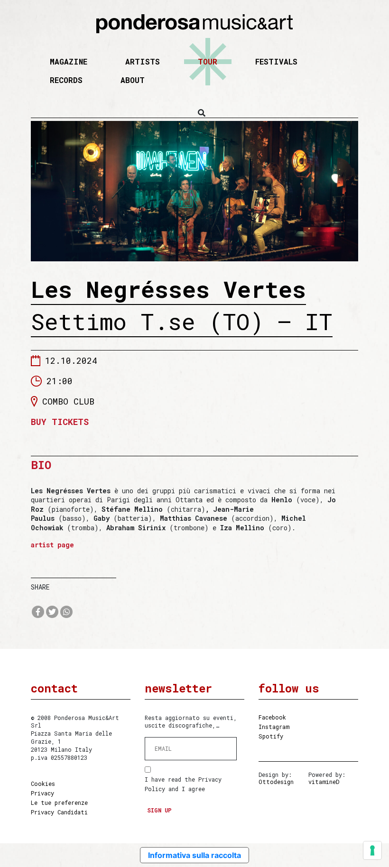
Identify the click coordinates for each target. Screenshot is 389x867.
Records (66, 80)
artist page (52, 544)
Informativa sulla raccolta (194, 855)
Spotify (271, 736)
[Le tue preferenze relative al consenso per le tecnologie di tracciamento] (372, 850)
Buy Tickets (60, 421)
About (132, 80)
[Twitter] (52, 612)
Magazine (68, 61)
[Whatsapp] (66, 612)
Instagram (274, 726)
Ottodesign (276, 781)
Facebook (272, 717)
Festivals (276, 61)
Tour (207, 61)
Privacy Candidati (59, 812)
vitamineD (323, 781)
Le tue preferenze (59, 802)
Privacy (42, 793)
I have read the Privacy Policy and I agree (183, 784)
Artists (142, 61)
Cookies (43, 783)
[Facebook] (38, 612)
